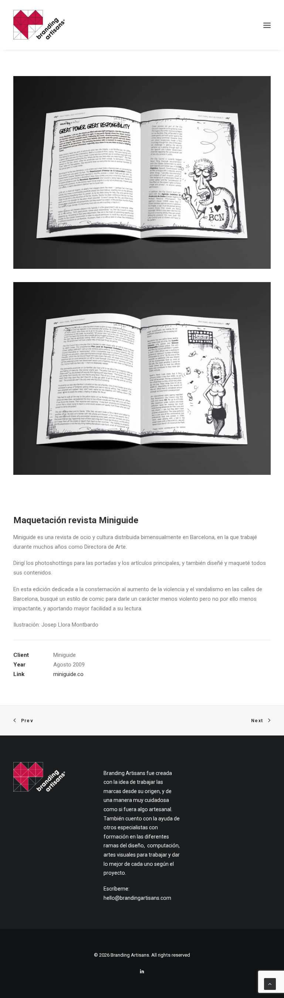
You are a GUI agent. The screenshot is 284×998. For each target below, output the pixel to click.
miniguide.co (68, 674)
